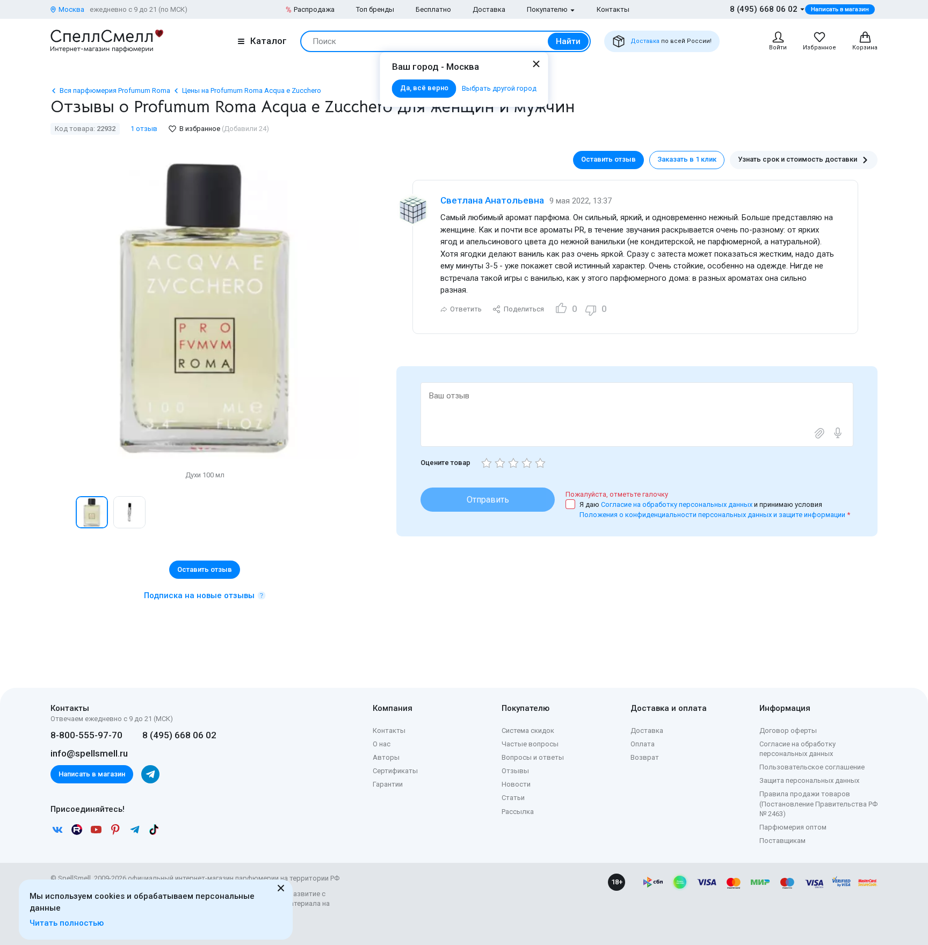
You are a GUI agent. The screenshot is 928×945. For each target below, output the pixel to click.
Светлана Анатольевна (492, 200)
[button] (61, 512)
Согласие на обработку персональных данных (677, 504)
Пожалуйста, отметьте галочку (617, 494)
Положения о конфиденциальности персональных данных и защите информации (712, 515)
